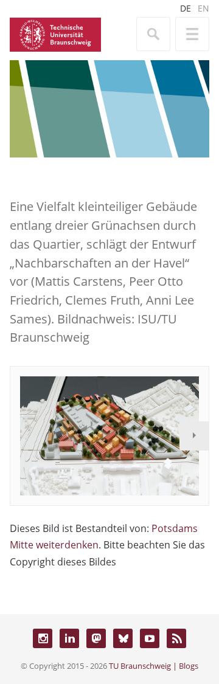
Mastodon (96, 638)
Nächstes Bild (194, 436)
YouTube (149, 638)
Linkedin (69, 638)
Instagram (42, 638)
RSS (176, 638)
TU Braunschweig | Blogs (153, 665)
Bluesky (123, 638)
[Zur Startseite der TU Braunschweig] (55, 33)
